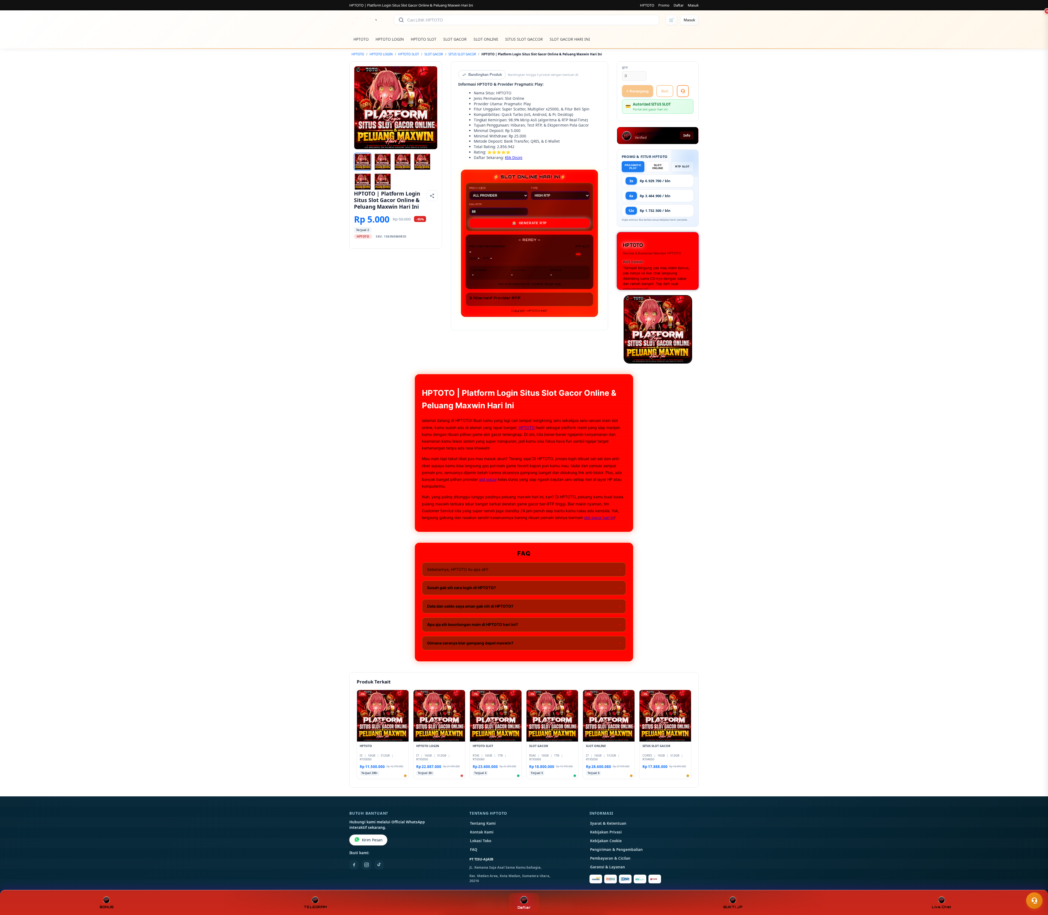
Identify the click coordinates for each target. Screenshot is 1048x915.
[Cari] (401, 20)
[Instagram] (366, 864)
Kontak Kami (481, 832)
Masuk (693, 5)
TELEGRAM (315, 907)
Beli (664, 91)
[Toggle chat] (1034, 900)
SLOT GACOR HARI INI (570, 39)
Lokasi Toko (480, 840)
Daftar (679, 5)
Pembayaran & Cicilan (610, 858)
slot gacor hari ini (599, 517)
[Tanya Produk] (683, 91)
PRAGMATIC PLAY (633, 167)
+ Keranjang (637, 91)
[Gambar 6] (382, 181)
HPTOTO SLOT (423, 39)
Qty (625, 68)
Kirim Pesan (372, 840)
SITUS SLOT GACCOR (524, 39)
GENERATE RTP (529, 223)
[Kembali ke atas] (1036, 887)
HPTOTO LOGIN (390, 39)
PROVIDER (477, 188)
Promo (663, 5)
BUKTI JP (732, 907)
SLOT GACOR (455, 39)
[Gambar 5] (362, 181)
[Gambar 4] (422, 161)
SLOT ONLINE (486, 39)
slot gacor (488, 479)
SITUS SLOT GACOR (462, 54)
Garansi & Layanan (607, 867)
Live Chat (941, 907)
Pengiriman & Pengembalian (616, 849)
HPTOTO (647, 5)
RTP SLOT (682, 166)
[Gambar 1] (362, 161)
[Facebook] (354, 864)
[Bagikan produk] (432, 195)
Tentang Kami (483, 823)
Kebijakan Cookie (606, 840)
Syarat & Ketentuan (608, 823)
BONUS (107, 907)
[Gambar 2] (382, 161)
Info (686, 135)
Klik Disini (513, 157)
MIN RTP (475, 204)
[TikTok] (379, 864)
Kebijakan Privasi (606, 832)
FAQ (473, 849)
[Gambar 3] (402, 161)
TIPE (534, 188)
